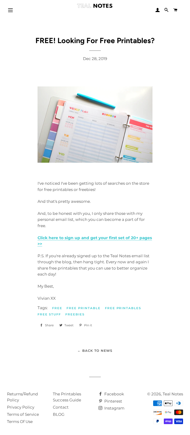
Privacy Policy (20, 407)
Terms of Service (23, 414)
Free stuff (49, 314)
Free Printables (123, 308)
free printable (83, 308)
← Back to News (95, 351)
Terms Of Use (20, 421)
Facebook (113, 394)
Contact (61, 407)
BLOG (58, 414)
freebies (75, 314)
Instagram (113, 408)
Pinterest (112, 401)
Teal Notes (173, 394)
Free (57, 308)
